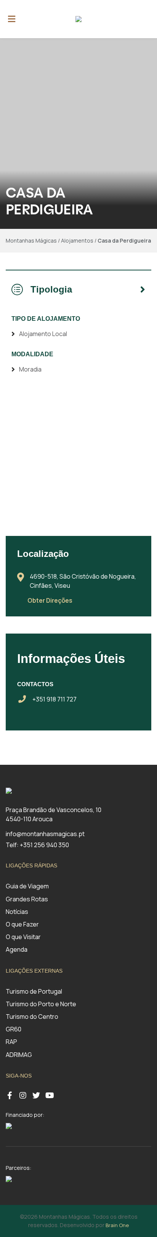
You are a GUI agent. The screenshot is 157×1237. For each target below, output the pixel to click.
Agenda (16, 949)
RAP (11, 1042)
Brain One (117, 1225)
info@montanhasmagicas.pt (45, 834)
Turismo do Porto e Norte (41, 1004)
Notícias (17, 911)
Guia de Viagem (27, 886)
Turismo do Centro (32, 1016)
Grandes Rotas (27, 899)
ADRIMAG (19, 1054)
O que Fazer (22, 924)
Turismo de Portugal (34, 991)
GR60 (13, 1029)
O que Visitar (23, 937)
